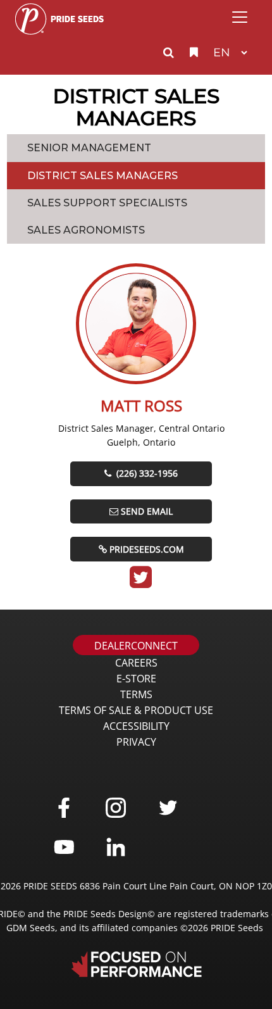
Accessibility (136, 726)
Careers (136, 663)
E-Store (136, 679)
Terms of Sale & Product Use (136, 710)
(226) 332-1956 (146, 473)
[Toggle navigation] (240, 17)
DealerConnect (136, 646)
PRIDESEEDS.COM (146, 549)
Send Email (147, 511)
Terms (136, 694)
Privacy (136, 742)
